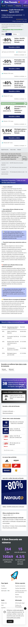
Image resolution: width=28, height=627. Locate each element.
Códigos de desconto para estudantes (21, 591)
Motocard (11, 370)
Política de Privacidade (18, 606)
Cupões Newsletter (20, 588)
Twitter (3, 586)
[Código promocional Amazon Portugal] (16, 461)
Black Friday (18, 597)
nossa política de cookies (13, 617)
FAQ (2, 605)
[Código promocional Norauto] (7, 470)
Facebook (4, 588)
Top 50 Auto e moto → (9, 450)
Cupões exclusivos (20, 586)
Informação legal (19, 603)
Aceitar (10, 621)
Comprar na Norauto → (9, 411)
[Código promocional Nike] (16, 466)
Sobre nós (4, 603)
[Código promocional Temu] (7, 466)
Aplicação (4, 590)
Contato (3, 607)
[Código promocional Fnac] (16, 470)
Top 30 (3, 5)
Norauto (4, 370)
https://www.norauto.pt (8, 413)
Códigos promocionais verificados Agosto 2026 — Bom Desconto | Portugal (10, 2)
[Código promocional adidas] (7, 461)
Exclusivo (10, 5)
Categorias (18, 5)
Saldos (17, 594)
